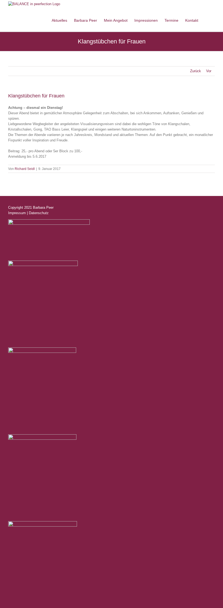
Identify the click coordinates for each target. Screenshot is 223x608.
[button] (206, 19)
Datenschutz (39, 213)
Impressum (17, 213)
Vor (208, 71)
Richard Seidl (25, 169)
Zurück (195, 71)
